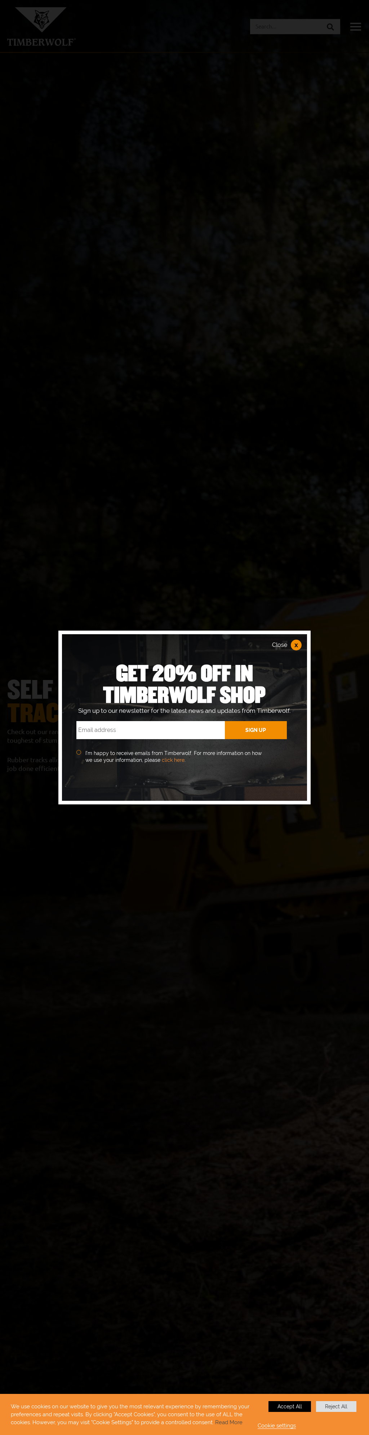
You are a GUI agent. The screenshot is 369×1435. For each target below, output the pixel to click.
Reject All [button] (336, 1406)
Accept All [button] (289, 1406)
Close (285, 645)
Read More (229, 1422)
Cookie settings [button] (277, 1425)
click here (173, 760)
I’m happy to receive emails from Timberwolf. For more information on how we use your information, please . (173, 756)
